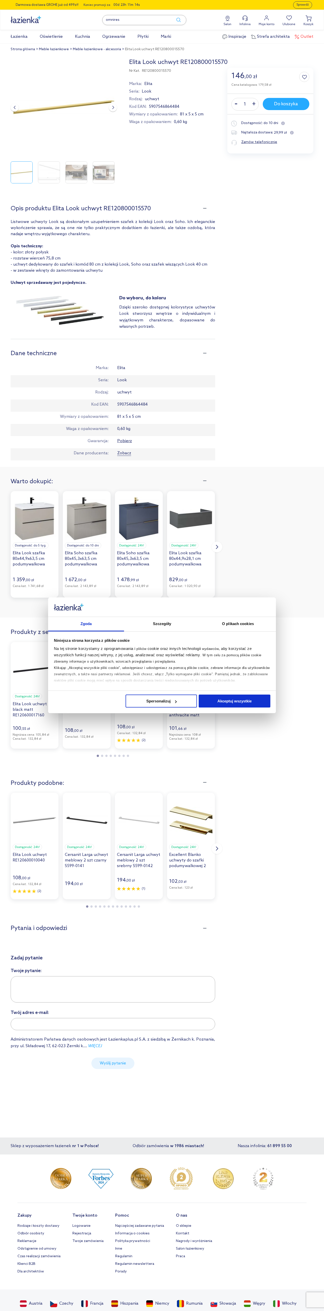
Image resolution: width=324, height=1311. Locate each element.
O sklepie (183, 1226)
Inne (118, 1249)
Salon (227, 24)
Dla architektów (30, 1271)
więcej (95, 1046)
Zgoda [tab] (86, 624)
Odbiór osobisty (30, 1233)
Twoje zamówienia (88, 1241)
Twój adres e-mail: (30, 1012)
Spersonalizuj (158, 701)
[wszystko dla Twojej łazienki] (37, 17)
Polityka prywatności (132, 1241)
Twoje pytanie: (26, 971)
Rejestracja (81, 1233)
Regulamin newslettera (134, 1264)
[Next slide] (113, 108)
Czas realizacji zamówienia (38, 1256)
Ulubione (288, 24)
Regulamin (123, 1256)
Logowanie (81, 1226)
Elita (148, 83)
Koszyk (308, 24)
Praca (180, 1256)
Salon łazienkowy (190, 1249)
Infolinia (245, 24)
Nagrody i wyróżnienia (194, 1241)
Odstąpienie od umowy (36, 1249)
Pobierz (124, 441)
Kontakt (182, 1233)
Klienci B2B (26, 1264)
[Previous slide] (15, 108)
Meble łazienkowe (54, 49)
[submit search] (176, 20)
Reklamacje (26, 1241)
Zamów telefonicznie (259, 142)
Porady (121, 1271)
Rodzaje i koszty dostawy (38, 1226)
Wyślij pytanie (113, 1063)
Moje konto (266, 24)
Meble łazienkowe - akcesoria (97, 49)
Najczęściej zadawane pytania (139, 1226)
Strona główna (23, 49)
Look (146, 91)
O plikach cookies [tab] (238, 624)
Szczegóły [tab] (162, 624)
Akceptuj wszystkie (234, 701)
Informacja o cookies (132, 1233)
